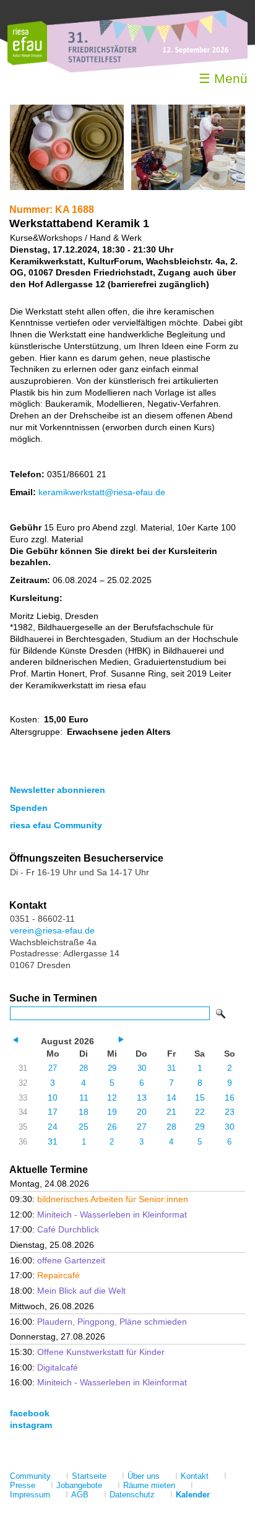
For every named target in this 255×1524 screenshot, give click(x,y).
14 (171, 1097)
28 (83, 1068)
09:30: (99, 1199)
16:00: (57, 1260)
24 (53, 1127)
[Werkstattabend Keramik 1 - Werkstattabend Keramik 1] (67, 187)
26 (112, 1127)
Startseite (89, 1476)
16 (230, 1097)
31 (171, 1068)
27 (52, 1068)
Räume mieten (149, 1485)
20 (142, 1112)
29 (112, 1068)
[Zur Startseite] (27, 62)
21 (171, 1112)
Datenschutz (132, 1494)
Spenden (29, 808)
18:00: (68, 1291)
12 (112, 1097)
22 (200, 1112)
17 (53, 1112)
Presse (22, 1485)
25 (84, 1127)
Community (30, 1476)
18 (84, 1112)
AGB (80, 1494)
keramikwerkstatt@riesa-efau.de (101, 492)
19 (112, 1112)
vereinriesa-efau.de (52, 930)
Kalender (193, 1494)
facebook (30, 1413)
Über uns (143, 1476)
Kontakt (195, 1476)
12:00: (98, 1214)
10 (53, 1097)
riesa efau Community (56, 825)
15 (200, 1097)
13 (142, 1097)
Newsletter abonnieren (57, 790)
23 (230, 1112)
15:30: (87, 1352)
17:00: (54, 1229)
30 (141, 1068)
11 (84, 1097)
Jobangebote (79, 1485)
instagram (31, 1425)
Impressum (30, 1494)
